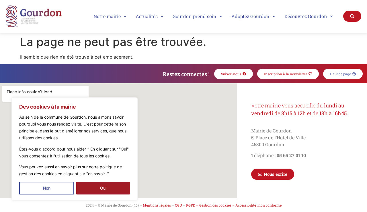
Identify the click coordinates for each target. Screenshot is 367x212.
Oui (103, 188)
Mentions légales (157, 205)
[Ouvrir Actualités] (162, 16)
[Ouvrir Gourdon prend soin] (220, 16)
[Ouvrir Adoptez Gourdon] (273, 16)
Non (46, 188)
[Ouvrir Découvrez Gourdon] (331, 16)
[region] (74, 149)
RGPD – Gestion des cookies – (210, 205)
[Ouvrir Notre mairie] (125, 16)
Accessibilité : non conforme (258, 205)
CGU (178, 205)
